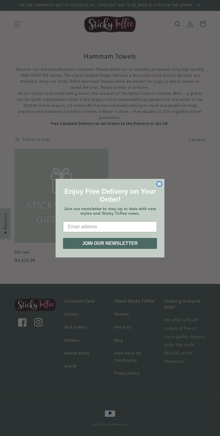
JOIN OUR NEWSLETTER (110, 243)
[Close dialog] (159, 184)
